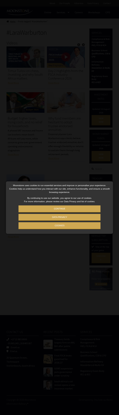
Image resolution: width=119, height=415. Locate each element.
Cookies (59, 225)
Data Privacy (59, 217)
